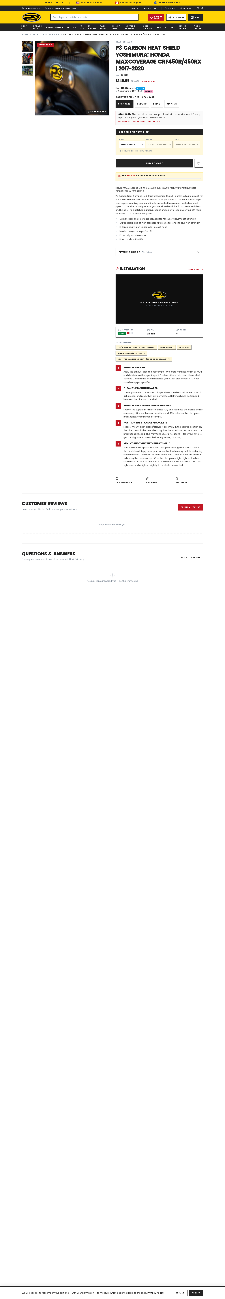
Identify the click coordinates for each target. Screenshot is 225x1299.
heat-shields (51, 34)
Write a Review (190, 507)
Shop (36, 34)
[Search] (135, 17)
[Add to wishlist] (199, 163)
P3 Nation (92, 27)
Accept (196, 1293)
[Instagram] (198, 8)
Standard (124, 104)
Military (170, 27)
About (147, 8)
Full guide (194, 269)
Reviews (71, 27)
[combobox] (94, 17)
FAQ (156, 8)
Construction (54, 27)
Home (25, 34)
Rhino (157, 104)
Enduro (142, 104)
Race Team (103, 27)
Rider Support (147, 27)
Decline (180, 1293)
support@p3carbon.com (62, 8)
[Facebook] (202, 8)
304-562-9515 (32, 8)
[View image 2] (27, 58)
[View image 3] (27, 70)
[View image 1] (27, 46)
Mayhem (172, 104)
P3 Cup (81, 27)
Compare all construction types (138, 121)
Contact (136, 8)
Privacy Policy (155, 1292)
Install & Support (130, 27)
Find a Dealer (197, 27)
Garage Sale (37, 27)
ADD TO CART (154, 163)
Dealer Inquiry (183, 27)
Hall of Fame (116, 27)
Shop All (24, 27)
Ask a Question (190, 557)
